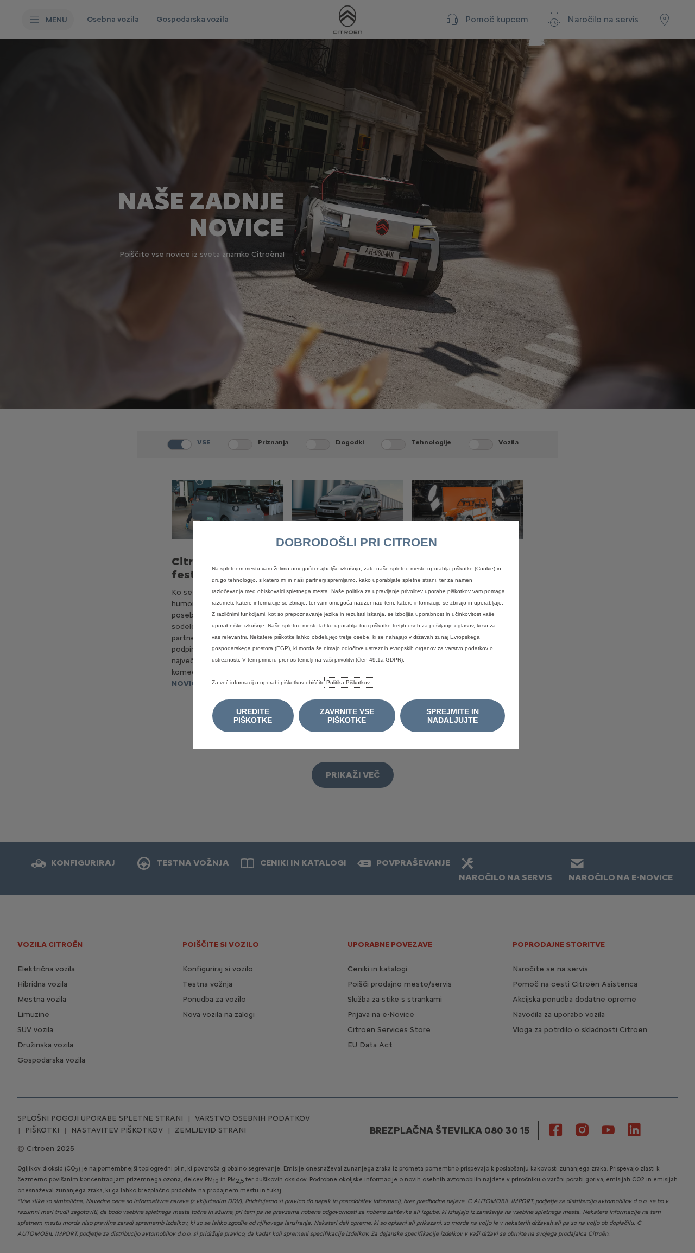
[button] (253, 715)
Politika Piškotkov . (349, 682)
